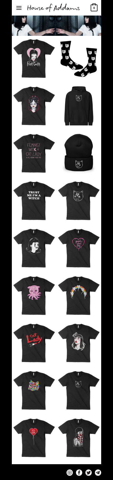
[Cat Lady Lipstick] (34, 343)
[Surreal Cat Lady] (34, 248)
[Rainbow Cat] (34, 390)
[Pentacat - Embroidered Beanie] (79, 153)
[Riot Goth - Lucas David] (79, 343)
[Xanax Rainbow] (79, 296)
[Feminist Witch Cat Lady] (34, 153)
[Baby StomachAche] (34, 296)
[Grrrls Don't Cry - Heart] (79, 248)
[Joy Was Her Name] (34, 106)
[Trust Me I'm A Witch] (34, 201)
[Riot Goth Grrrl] (34, 58)
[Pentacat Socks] (79, 58)
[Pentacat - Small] (79, 390)
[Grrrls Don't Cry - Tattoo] (79, 438)
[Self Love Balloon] (34, 438)
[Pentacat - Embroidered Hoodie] (79, 106)
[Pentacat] (79, 201)
